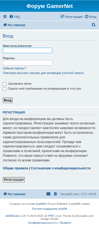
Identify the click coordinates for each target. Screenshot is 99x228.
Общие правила (15, 168)
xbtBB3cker (13, 215)
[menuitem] (14, 16)
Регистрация (14, 180)
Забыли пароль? (14, 68)
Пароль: (9, 58)
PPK (51, 215)
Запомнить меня (19, 83)
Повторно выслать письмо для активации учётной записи (43, 73)
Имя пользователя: (17, 45)
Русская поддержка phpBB (49, 208)
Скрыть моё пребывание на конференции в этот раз (44, 88)
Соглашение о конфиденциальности (60, 168)
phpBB (40, 203)
